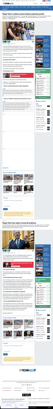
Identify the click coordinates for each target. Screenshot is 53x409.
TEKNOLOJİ (30, 398)
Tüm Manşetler (18, 390)
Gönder (5, 209)
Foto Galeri (35, 3)
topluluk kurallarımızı (12, 212)
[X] (24, 385)
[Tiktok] (29, 385)
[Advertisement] (43, 28)
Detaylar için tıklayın (43, 97)
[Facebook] (22, 385)
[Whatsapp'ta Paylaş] (7, 42)
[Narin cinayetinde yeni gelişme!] (18, 188)
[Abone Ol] (33, 41)
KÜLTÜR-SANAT (41, 398)
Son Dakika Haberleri (31, 390)
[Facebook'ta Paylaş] (3, 42)
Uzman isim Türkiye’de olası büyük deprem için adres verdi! (7, 181)
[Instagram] (25, 385)
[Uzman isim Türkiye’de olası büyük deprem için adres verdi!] (8, 322)
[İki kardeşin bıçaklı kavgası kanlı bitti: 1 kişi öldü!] (28, 188)
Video (41, 3)
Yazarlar (47, 3)
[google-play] (26, 394)
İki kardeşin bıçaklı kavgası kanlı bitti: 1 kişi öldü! (28, 192)
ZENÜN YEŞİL (6, 252)
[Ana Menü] (50, 8)
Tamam (49, 407)
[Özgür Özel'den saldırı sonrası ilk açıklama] (18, 240)
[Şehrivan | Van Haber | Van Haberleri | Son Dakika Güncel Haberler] (8, 4)
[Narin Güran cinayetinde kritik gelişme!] (8, 188)
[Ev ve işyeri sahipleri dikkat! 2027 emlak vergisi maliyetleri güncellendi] (18, 322)
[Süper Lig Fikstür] (49, 101)
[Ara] (50, 3)
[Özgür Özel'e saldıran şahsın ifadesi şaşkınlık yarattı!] (18, 31)
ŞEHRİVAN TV (5, 9)
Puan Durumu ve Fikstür (7, 390)
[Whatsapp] (31, 385)
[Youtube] (27, 385)
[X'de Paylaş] (5, 42)
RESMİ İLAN (35, 398)
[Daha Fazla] (9, 42)
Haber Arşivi (43, 390)
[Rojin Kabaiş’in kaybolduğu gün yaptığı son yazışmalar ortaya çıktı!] (28, 322)
